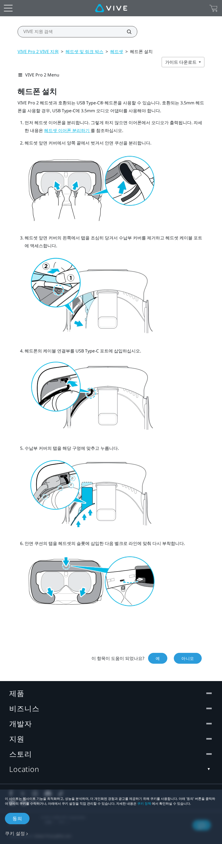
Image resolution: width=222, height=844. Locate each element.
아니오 (187, 658)
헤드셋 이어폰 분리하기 (67, 130)
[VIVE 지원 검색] (126, 31)
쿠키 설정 (15, 833)
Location (24, 769)
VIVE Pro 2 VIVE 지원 (38, 51)
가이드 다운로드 (181, 62)
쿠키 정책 (144, 803)
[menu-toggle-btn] (8, 8)
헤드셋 (116, 51)
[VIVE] (111, 8)
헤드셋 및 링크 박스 (84, 51)
